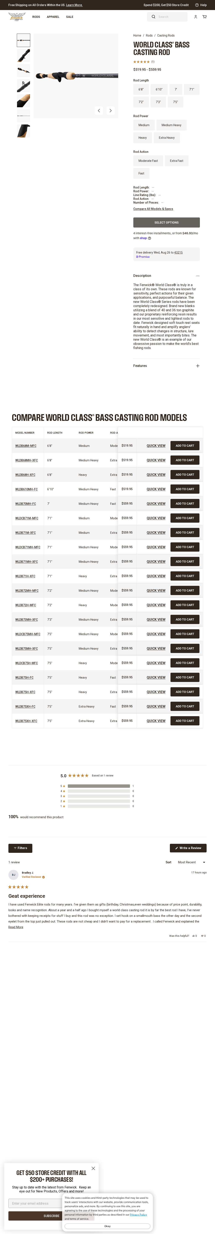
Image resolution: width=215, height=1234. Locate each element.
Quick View (156, 445)
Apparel (53, 17)
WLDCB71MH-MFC (27, 547)
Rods (36, 17)
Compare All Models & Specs (153, 209)
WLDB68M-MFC (25, 446)
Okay (107, 1226)
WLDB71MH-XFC (26, 561)
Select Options (167, 222)
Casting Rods (166, 35)
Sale (69, 17)
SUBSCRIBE (51, 1216)
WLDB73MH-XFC (26, 619)
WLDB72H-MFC (25, 605)
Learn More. (74, 5)
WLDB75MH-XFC (26, 648)
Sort (169, 862)
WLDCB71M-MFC (26, 518)
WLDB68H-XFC (25, 474)
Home (137, 35)
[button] (99, 110)
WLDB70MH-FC (25, 503)
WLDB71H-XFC (25, 576)
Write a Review (193, 849)
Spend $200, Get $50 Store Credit (166, 5)
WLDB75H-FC (24, 677)
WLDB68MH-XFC (26, 460)
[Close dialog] (93, 1168)
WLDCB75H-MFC (26, 663)
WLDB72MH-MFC (26, 590)
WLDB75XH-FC (25, 706)
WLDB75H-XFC (25, 692)
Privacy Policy (138, 1214)
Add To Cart (185, 446)
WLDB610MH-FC (26, 489)
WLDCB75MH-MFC (27, 634)
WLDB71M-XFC (25, 532)
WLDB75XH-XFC (26, 721)
